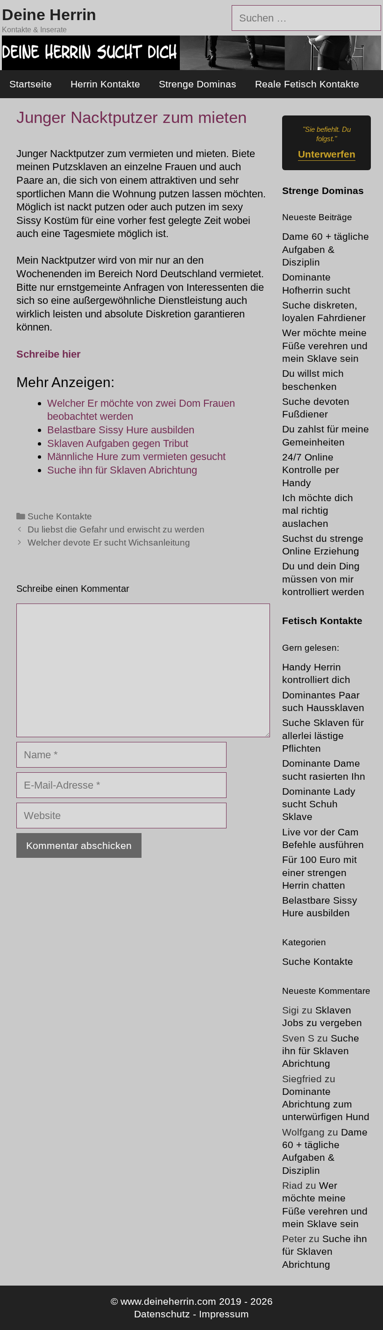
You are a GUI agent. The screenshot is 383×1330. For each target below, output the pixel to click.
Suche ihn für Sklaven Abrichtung (320, 1051)
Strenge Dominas (197, 84)
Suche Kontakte (60, 516)
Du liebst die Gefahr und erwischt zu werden (116, 529)
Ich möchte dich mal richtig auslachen (317, 510)
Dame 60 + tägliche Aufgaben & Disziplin (325, 249)
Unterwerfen (326, 154)
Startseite (30, 84)
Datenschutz (162, 1313)
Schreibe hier (48, 354)
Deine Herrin (49, 14)
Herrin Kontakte (105, 84)
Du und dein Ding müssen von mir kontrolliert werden (323, 579)
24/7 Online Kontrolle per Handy (310, 470)
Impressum (224, 1313)
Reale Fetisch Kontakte (307, 84)
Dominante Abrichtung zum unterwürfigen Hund (325, 1104)
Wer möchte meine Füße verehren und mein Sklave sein (325, 345)
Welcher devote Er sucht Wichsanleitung (109, 542)
